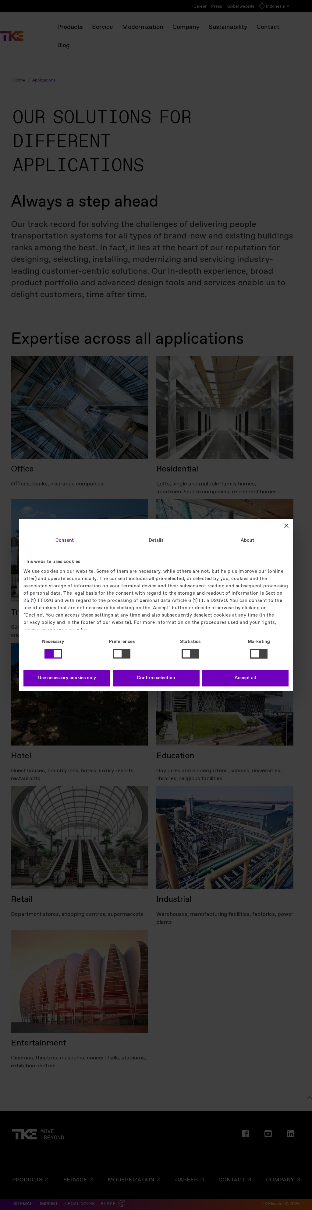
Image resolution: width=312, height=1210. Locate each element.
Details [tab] (156, 540)
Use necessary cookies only (67, 678)
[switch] (121, 654)
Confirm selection (156, 678)
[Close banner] (286, 525)
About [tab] (247, 540)
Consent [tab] (64, 540)
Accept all (245, 678)
